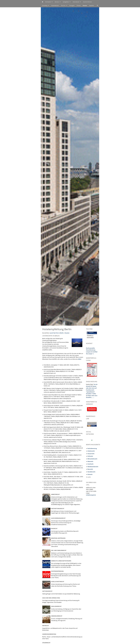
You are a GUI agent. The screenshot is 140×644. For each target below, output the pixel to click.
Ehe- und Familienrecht (58, 550)
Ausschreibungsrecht (58, 518)
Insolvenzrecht (56, 606)
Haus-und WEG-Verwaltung (51, 598)
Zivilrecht (90, 456)
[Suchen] (97, 5)
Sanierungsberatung (49, 634)
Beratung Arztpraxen (58, 538)
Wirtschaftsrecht (92, 459)
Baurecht (54, 528)
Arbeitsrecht (55, 494)
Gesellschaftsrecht (57, 581)
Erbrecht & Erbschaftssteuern (61, 561)
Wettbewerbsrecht (93, 466)
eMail (79, 359)
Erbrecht (90, 474)
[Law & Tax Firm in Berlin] (42, 2)
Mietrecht (45, 625)
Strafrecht (90, 464)
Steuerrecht (46, 642)
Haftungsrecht (47, 591)
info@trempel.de (91, 495)
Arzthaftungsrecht (57, 508)
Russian (67, 333)
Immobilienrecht (56, 616)
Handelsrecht (91, 472)
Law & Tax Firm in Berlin (57, 333)
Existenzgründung (57, 571)
